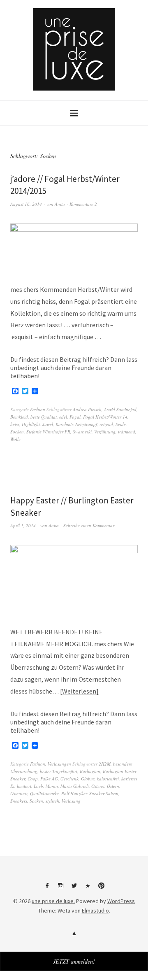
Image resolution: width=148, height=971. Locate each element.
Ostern (113, 786)
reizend (106, 424)
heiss (14, 424)
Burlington (90, 771)
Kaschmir (64, 424)
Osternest (19, 793)
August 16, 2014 (26, 204)
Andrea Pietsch (87, 409)
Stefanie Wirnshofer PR (48, 431)
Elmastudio (95, 910)
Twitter (74, 889)
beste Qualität (43, 417)
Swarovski (82, 431)
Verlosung (71, 801)
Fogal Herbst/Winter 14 (105, 417)
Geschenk (69, 778)
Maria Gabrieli (74, 786)
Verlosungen (59, 764)
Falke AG (49, 778)
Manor (52, 786)
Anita (60, 204)
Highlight (31, 424)
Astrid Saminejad (120, 409)
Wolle (15, 439)
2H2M (105, 764)
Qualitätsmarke (44, 793)
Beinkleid (19, 417)
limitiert (24, 786)
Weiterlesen (79, 691)
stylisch (52, 801)
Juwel (47, 424)
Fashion (37, 409)
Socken (17, 431)
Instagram (60, 889)
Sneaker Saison (103, 793)
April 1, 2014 (23, 525)
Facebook (47, 889)
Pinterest (101, 889)
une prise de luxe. (53, 901)
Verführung (105, 431)
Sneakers (18, 801)
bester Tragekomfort (58, 771)
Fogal (75, 417)
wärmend (126, 431)
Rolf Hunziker (74, 793)
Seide (121, 424)
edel (63, 417)
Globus (88, 778)
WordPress (121, 901)
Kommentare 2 (83, 204)
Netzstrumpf (86, 424)
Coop (33, 778)
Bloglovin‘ (87, 889)
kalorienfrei (108, 778)
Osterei (97, 786)
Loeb (38, 786)
